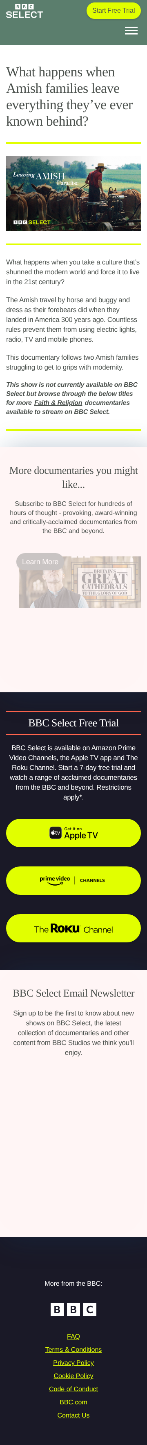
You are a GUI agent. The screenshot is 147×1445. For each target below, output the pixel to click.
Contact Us (73, 1415)
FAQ (73, 1336)
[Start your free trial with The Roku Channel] (73, 928)
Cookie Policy (74, 1376)
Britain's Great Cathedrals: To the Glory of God (72, 618)
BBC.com (73, 1402)
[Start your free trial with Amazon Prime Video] (73, 880)
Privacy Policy (73, 1363)
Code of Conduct (73, 1389)
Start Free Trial (113, 10)
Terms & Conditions (73, 1349)
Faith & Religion (58, 403)
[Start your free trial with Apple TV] (73, 833)
